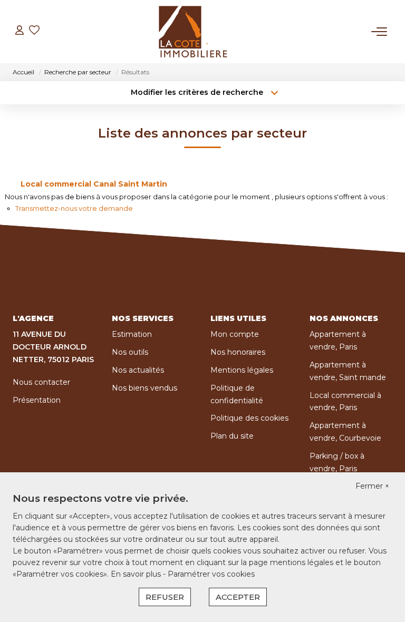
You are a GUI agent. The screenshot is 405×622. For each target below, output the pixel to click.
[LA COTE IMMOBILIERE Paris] (193, 31)
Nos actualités (138, 370)
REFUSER (165, 597)
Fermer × (372, 486)
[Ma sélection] (34, 31)
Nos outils (130, 352)
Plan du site (232, 436)
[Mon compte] (19, 31)
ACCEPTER (238, 597)
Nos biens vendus (144, 388)
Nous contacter (41, 382)
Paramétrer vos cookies (211, 574)
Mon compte (234, 334)
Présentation (37, 400)
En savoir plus (137, 574)
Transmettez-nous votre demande (74, 208)
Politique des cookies (249, 418)
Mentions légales (241, 370)
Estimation (132, 334)
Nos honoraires (237, 352)
